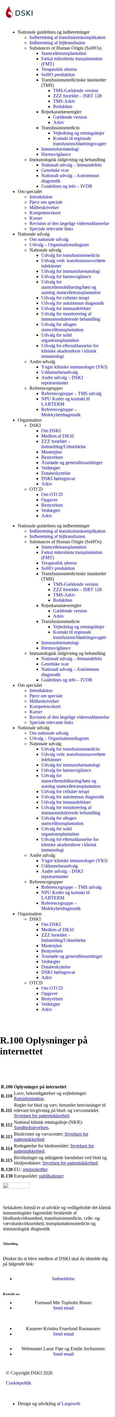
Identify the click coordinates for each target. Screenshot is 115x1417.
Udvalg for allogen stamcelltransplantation (62, 327)
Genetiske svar (55, 170)
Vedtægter (50, 467)
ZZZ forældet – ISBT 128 (77, 95)
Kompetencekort (44, 212)
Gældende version (70, 117)
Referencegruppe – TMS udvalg (71, 393)
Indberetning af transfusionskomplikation (67, 37)
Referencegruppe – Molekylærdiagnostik (61, 412)
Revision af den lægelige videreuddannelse (69, 223)
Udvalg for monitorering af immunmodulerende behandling (70, 316)
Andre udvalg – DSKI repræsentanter (62, 380)
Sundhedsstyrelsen (31, 1127)
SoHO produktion (58, 74)
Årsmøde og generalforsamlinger (71, 462)
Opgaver (49, 499)
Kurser (35, 218)
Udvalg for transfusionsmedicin (70, 255)
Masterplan (51, 451)
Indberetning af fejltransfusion (57, 42)
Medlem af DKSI (57, 435)
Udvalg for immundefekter (66, 308)
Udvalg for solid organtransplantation (60, 337)
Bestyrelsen (52, 457)
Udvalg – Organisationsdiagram (59, 244)
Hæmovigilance (56, 154)
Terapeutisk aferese (59, 69)
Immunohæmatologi (60, 148)
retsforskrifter (35, 1169)
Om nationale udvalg (48, 239)
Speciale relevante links (51, 228)
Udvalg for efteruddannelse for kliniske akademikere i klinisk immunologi (69, 351)
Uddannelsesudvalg (59, 372)
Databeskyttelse (55, 473)
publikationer (51, 1175)
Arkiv (58, 122)
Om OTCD (52, 494)
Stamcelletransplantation (63, 53)
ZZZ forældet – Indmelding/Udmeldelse (63, 444)
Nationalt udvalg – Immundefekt (71, 164)
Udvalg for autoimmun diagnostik (72, 303)
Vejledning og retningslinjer (78, 133)
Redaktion (62, 106)
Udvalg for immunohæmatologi (70, 271)
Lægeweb (71, 1403)
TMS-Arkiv (64, 101)
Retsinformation (29, 1098)
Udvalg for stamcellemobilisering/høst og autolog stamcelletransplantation (71, 287)
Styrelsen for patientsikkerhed (41, 1115)
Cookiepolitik (18, 1382)
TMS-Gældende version (75, 90)
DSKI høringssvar (58, 478)
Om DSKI (51, 430)
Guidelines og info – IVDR (66, 186)
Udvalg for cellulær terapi (65, 297)
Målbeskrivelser (44, 207)
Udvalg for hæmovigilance (66, 276)
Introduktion (40, 196)
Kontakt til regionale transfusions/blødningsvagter (79, 141)
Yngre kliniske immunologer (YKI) (74, 366)
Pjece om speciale (46, 202)
